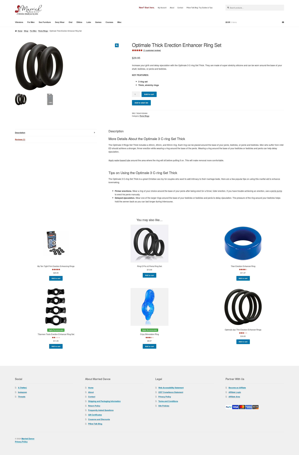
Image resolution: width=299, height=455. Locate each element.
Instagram (22, 392)
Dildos (79, 22)
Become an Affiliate (237, 387)
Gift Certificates (95, 414)
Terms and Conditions (168, 401)
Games (98, 22)
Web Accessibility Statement (171, 387)
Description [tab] (20, 132)
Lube (88, 22)
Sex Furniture (45, 22)
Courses (109, 22)
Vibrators (19, 22)
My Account (162, 7)
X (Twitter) (22, 387)
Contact (180, 7)
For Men (31, 22)
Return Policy (94, 405)
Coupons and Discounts (99, 419)
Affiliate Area (234, 396)
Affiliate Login (235, 392)
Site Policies (163, 405)
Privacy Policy (164, 396)
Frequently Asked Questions (101, 410)
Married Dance (27, 438)
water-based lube (122, 160)
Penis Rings (43, 31)
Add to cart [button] (56, 278)
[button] (117, 45)
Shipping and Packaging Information (104, 401)
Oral (70, 22)
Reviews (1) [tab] (20, 139)
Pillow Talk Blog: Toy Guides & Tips (199, 7)
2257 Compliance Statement (170, 392)
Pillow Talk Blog (95, 423)
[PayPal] (255, 407)
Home (20, 31)
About (172, 7)
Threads (21, 396)
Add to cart (149, 94)
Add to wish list (141, 102)
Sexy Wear (59, 22)
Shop (26, 31)
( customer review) (152, 50)
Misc (119, 22)
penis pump (276, 190)
